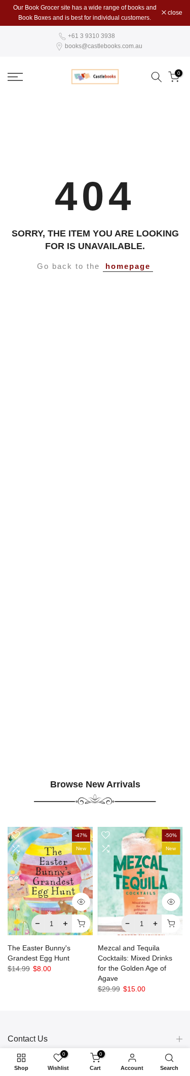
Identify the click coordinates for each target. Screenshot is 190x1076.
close (174, 13)
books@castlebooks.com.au (103, 46)
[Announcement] (85, 13)
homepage (127, 266)
